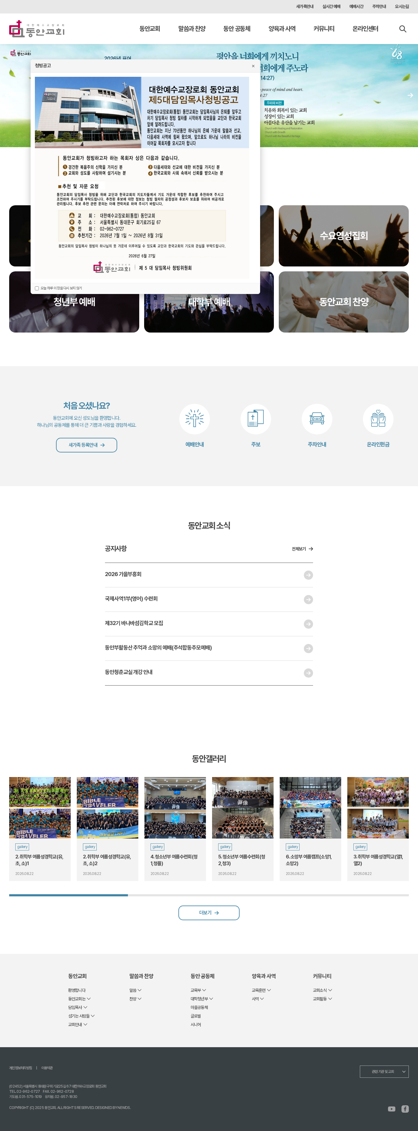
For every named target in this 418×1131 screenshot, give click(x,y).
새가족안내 (304, 6)
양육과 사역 (282, 28)
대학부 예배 (209, 302)
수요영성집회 (344, 236)
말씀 (132, 990)
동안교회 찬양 (344, 302)
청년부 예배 (74, 302)
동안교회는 (76, 998)
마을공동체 (199, 1007)
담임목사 (75, 1007)
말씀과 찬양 (191, 28)
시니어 (196, 1024)
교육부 (196, 990)
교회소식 (320, 990)
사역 (255, 998)
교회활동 (320, 998)
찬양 (132, 998)
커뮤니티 (324, 28)
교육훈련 (259, 990)
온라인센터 (365, 28)
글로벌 (196, 1016)
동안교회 (150, 28)
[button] (410, 95)
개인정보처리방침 (20, 1068)
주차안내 (379, 6)
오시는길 (402, 6)
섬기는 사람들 (78, 1016)
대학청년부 (199, 998)
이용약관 (46, 1068)
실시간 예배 (331, 6)
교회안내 (75, 1024)
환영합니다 (76, 990)
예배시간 (356, 6)
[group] (40, 829)
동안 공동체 (236, 28)
